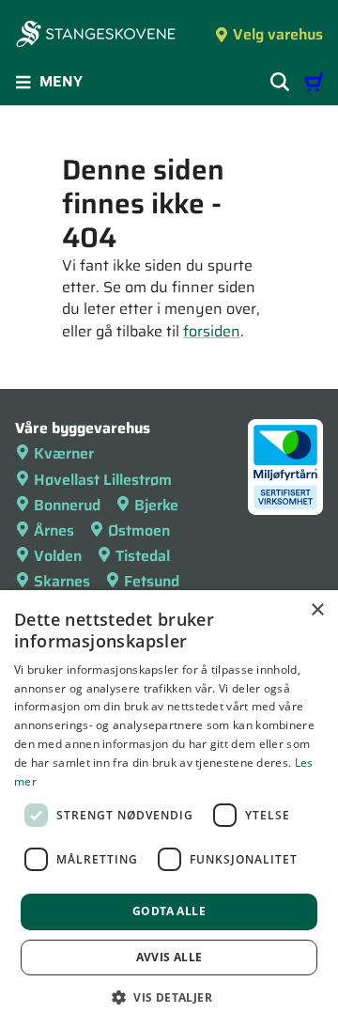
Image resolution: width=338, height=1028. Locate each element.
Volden (58, 556)
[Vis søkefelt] (279, 81)
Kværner (64, 453)
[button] (169, 997)
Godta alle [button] (169, 911)
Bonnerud (67, 505)
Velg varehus (278, 34)
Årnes (54, 530)
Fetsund (151, 581)
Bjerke (156, 505)
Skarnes (62, 581)
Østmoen (139, 530)
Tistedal (142, 556)
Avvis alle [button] (169, 957)
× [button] (317, 610)
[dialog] (169, 809)
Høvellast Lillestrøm (103, 480)
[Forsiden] (96, 36)
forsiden (211, 331)
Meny (61, 81)
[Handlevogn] (313, 81)
